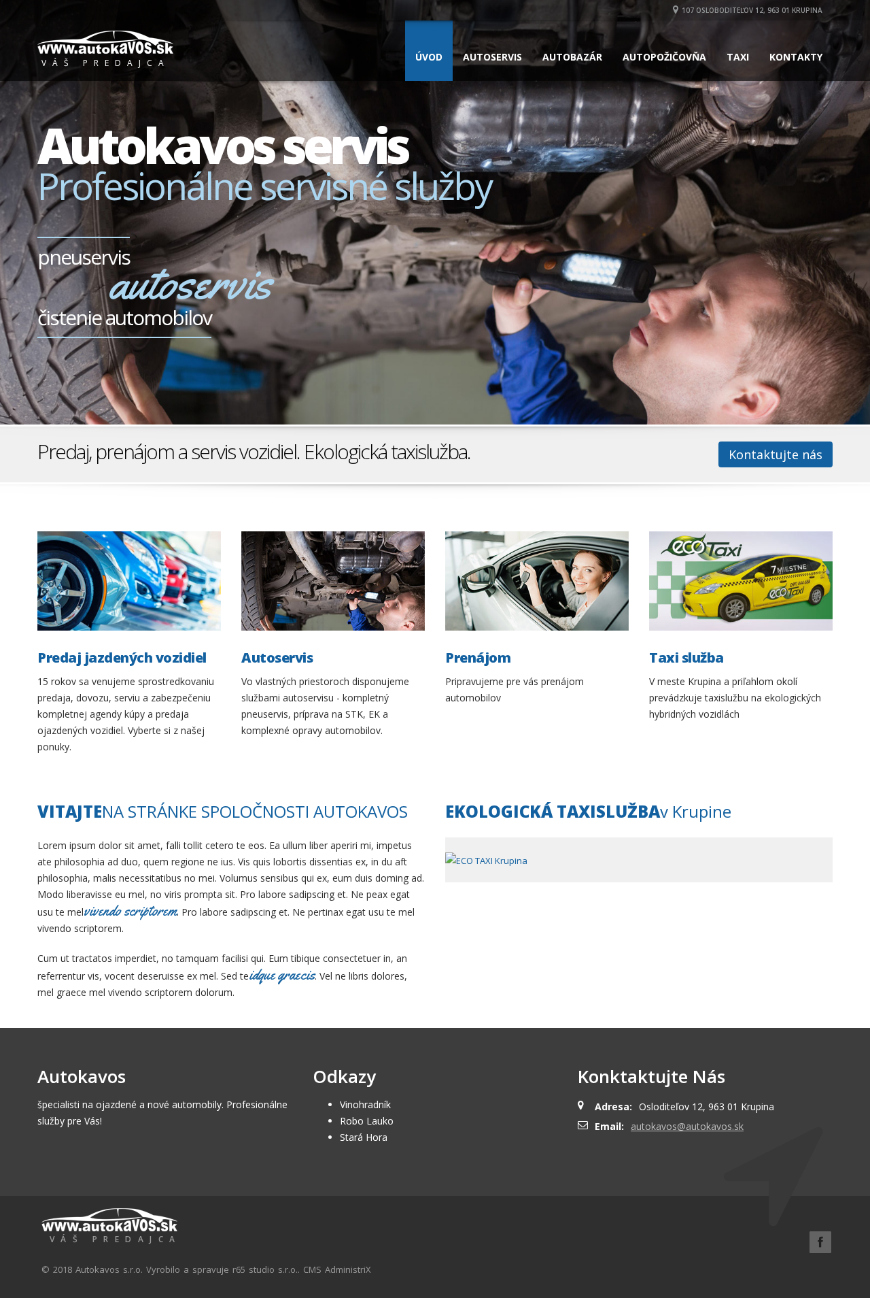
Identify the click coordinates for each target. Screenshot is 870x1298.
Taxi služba (686, 657)
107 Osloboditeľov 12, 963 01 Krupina (752, 10)
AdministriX (348, 1269)
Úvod (428, 56)
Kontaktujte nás (775, 454)
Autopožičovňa (664, 56)
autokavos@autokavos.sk (687, 1126)
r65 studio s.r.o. (265, 1269)
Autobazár (572, 56)
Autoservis (492, 56)
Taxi (738, 56)
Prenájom (477, 657)
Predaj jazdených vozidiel (122, 657)
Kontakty (795, 56)
